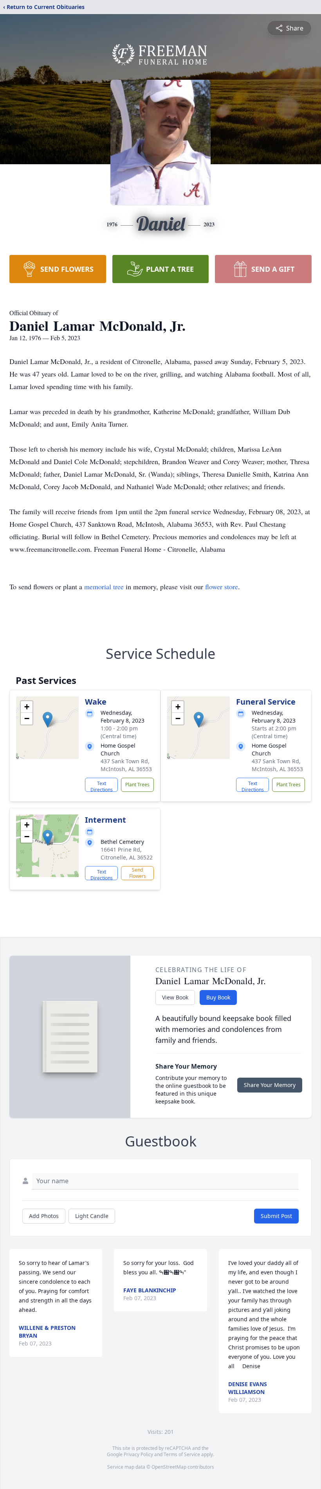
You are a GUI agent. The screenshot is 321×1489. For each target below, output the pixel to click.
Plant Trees (137, 784)
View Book (175, 997)
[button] (47, 720)
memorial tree (104, 586)
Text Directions (101, 786)
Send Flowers (137, 872)
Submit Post (276, 1216)
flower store (221, 586)
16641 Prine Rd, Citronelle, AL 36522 (127, 853)
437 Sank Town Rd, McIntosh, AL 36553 (126, 765)
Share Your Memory (270, 1085)
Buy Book (218, 997)
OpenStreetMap (168, 1467)
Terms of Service (182, 1454)
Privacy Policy (138, 1454)
